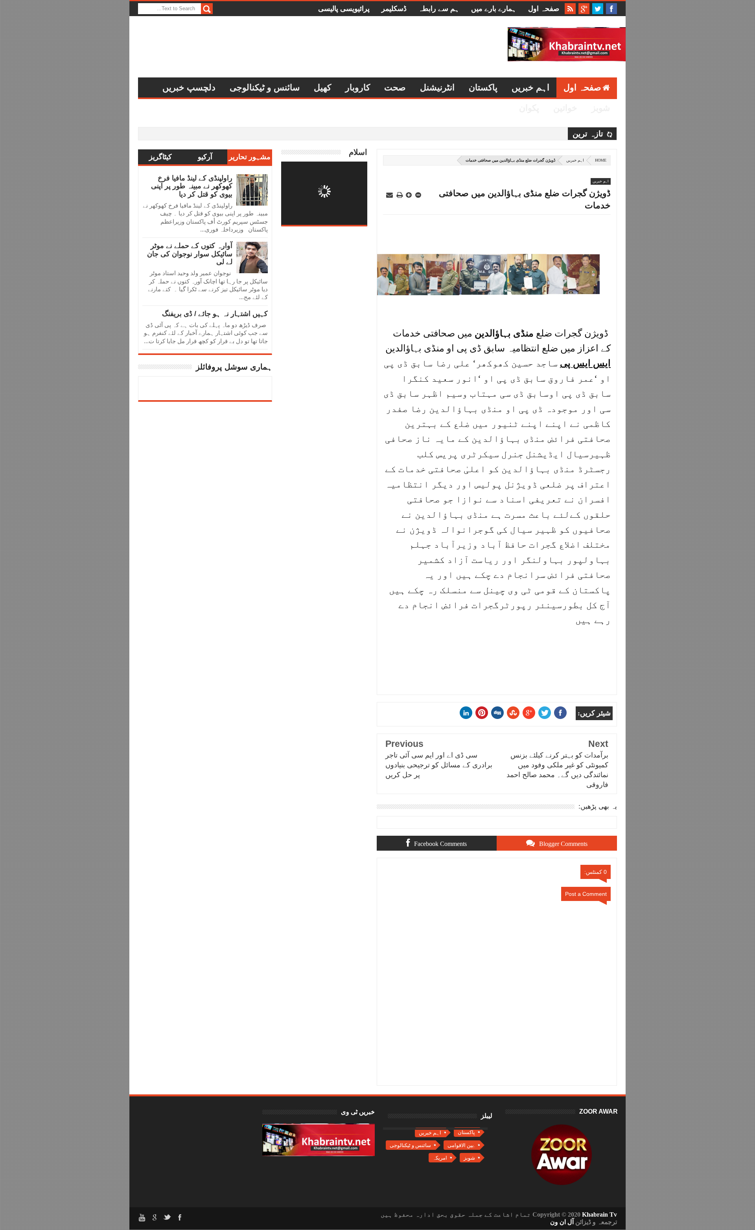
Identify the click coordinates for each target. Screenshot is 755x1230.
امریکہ (440, 1158)
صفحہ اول (543, 9)
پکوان (529, 108)
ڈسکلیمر (394, 9)
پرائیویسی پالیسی (344, 9)
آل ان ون (562, 1222)
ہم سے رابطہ (438, 9)
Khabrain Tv (599, 1214)
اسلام (358, 152)
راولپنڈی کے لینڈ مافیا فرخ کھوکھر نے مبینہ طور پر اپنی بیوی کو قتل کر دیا (191, 186)
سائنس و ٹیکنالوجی (265, 87)
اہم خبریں (530, 87)
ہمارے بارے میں (493, 9)
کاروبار (357, 87)
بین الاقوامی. (461, 1145)
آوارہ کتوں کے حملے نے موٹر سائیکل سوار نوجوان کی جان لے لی (189, 254)
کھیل (322, 87)
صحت (395, 87)
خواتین (565, 108)
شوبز (600, 108)
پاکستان (483, 87)
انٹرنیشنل (437, 87)
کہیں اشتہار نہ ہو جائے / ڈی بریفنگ (215, 314)
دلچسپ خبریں (188, 87)
